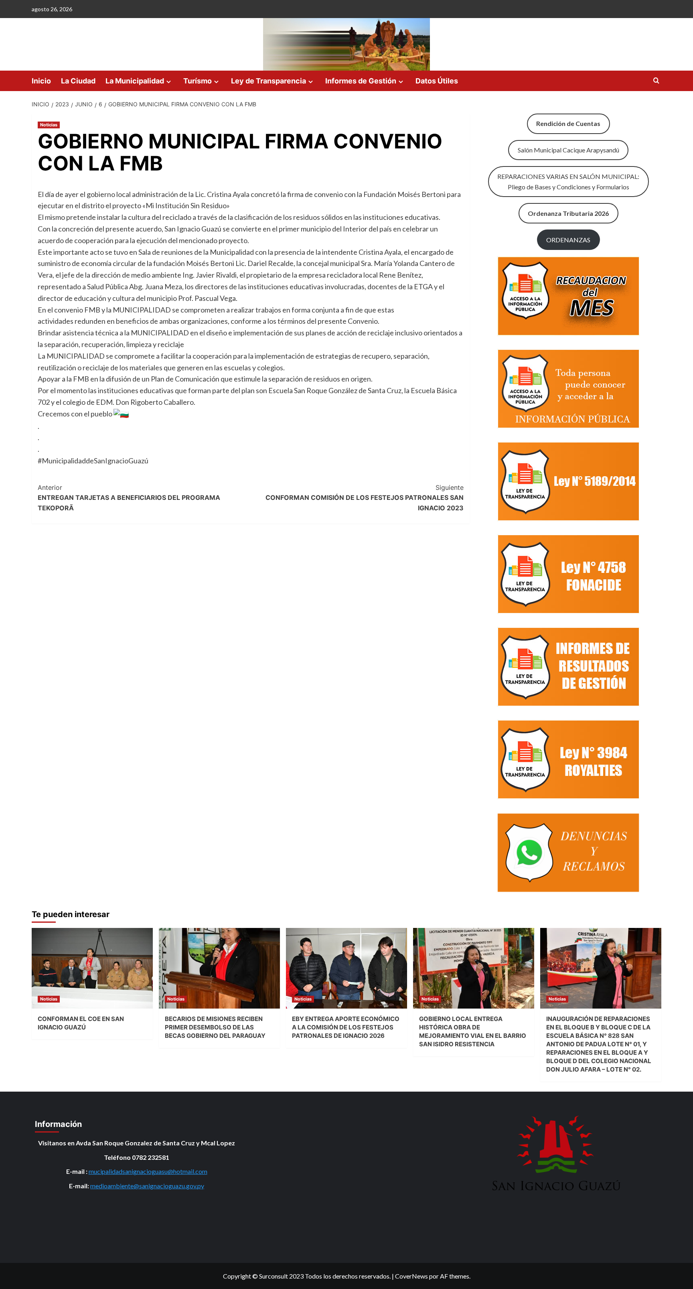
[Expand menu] (168, 81)
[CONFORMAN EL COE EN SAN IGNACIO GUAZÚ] (92, 968)
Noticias (48, 125)
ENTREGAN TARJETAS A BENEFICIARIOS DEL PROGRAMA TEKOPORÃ (129, 497)
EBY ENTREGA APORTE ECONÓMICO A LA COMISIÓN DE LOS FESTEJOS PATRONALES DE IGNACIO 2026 (345, 1027)
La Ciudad (78, 81)
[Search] (656, 81)
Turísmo (197, 81)
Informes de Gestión (360, 81)
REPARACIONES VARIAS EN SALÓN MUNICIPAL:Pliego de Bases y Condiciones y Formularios (568, 182)
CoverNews (411, 1276)
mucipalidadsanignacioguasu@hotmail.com (148, 1171)
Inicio (41, 81)
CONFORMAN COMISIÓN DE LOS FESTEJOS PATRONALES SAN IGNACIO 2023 (364, 497)
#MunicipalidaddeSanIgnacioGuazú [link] (93, 460)
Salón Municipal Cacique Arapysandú (568, 150)
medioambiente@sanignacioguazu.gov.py (147, 1186)
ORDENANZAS (568, 240)
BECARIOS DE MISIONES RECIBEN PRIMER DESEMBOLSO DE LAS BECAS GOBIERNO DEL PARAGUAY (215, 1027)
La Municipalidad (134, 81)
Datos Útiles (436, 81)
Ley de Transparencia (268, 81)
